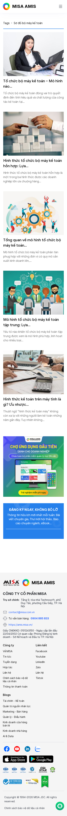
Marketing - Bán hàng (15, 711)
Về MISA (8, 651)
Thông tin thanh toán (15, 686)
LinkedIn (40, 661)
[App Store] (15, 759)
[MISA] (11, 582)
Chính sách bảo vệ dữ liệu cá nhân (15, 679)
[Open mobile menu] (60, 6)
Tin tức (7, 656)
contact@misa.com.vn (22, 612)
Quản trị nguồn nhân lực (16, 706)
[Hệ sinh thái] (38, 582)
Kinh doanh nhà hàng (15, 730)
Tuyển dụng (10, 661)
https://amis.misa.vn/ (21, 624)
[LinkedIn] (27, 749)
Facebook (41, 651)
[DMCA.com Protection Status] (52, 770)
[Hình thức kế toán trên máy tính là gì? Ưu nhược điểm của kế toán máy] (33, 372)
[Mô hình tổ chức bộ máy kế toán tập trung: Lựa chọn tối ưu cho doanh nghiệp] (33, 293)
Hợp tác (7, 667)
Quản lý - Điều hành (14, 716)
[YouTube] (17, 749)
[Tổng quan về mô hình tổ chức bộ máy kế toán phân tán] (33, 213)
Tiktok (39, 677)
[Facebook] (6, 749)
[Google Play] (41, 759)
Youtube (41, 656)
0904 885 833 (40, 618)
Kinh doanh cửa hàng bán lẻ (15, 724)
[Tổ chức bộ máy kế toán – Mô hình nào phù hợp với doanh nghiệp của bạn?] (33, 54)
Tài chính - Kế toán (13, 700)
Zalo (38, 667)
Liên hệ (7, 672)
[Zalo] (37, 749)
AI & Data (8, 736)
